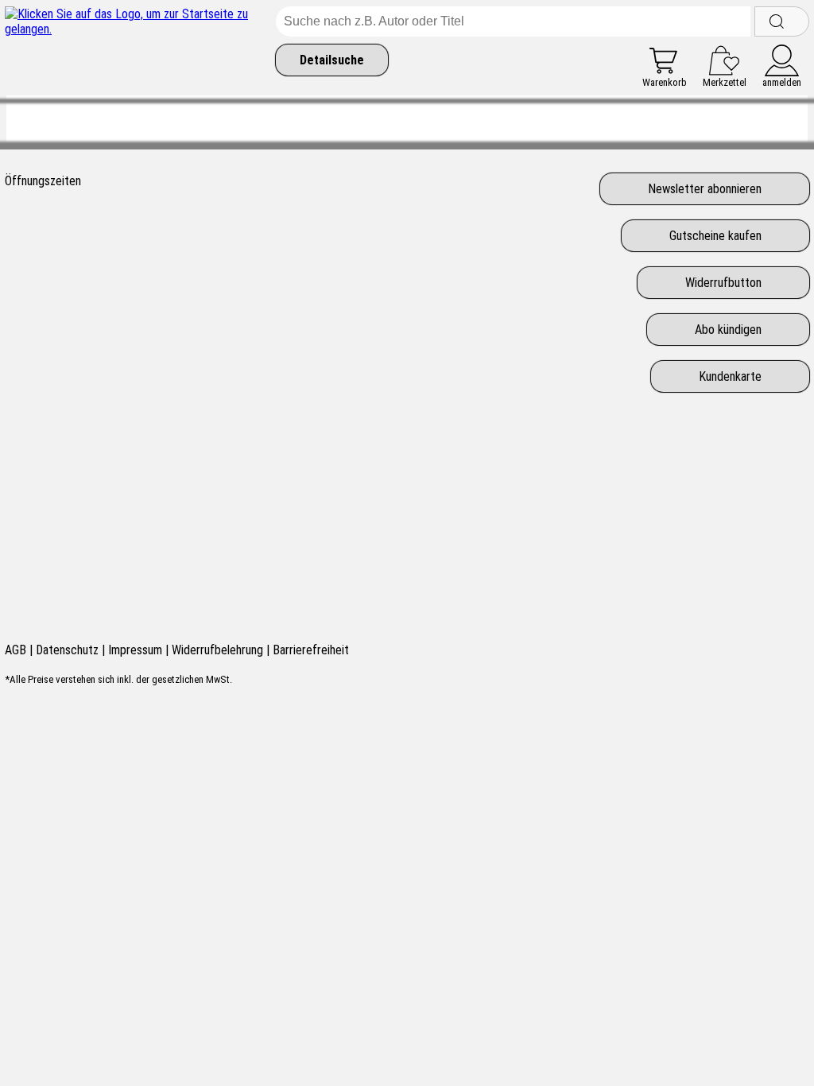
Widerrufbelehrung (217, 649)
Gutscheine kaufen (715, 235)
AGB (15, 649)
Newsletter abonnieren (705, 188)
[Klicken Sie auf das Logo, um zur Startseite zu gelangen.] (136, 47)
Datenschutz (67, 649)
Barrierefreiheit (311, 649)
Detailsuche (332, 60)
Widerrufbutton (723, 282)
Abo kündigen (728, 329)
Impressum (135, 649)
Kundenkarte (730, 376)
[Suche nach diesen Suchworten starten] (781, 21)
